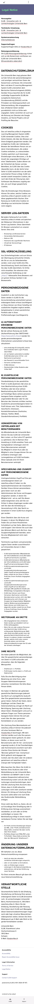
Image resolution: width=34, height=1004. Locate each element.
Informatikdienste (8, 40)
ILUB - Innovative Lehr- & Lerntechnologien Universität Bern (14, 22)
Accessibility (6, 953)
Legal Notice (6, 969)
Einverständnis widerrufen (11, 61)
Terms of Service (7, 966)
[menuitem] (10, 1000)
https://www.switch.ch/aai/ (11, 336)
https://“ (5, 275)
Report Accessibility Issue (10, 957)
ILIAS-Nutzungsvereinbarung (15, 53)
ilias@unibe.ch (26, 47)
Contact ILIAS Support (9, 978)
